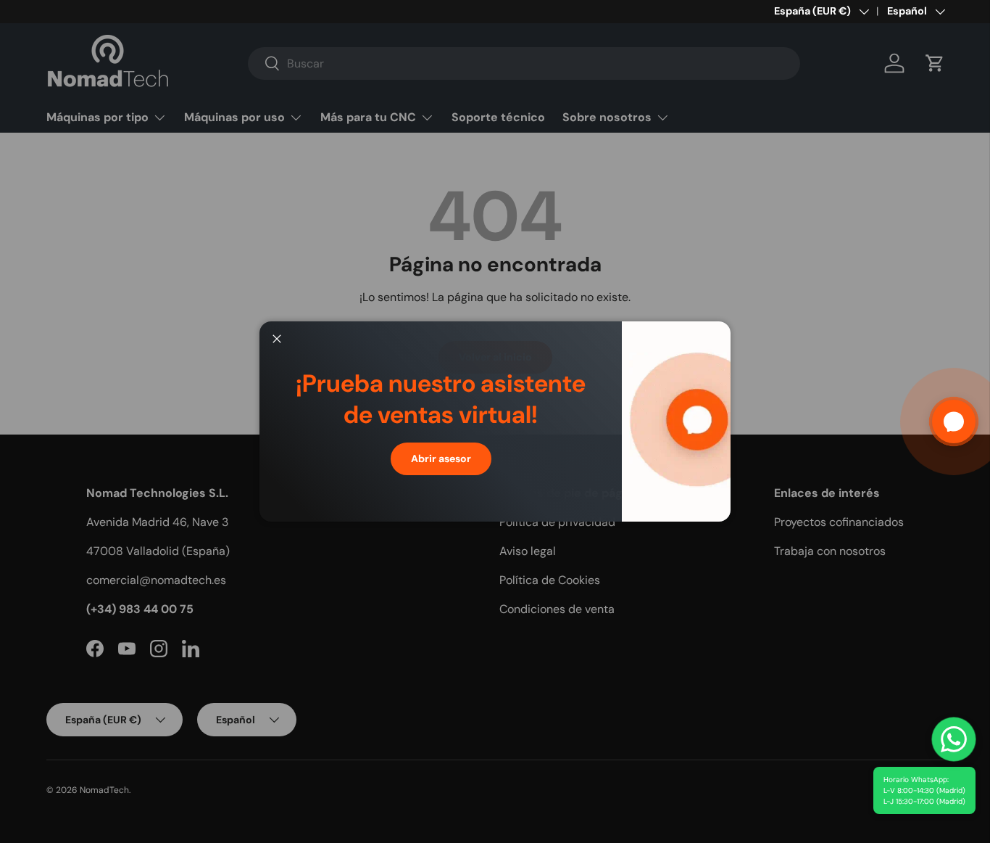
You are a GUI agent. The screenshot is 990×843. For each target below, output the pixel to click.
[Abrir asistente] (954, 421)
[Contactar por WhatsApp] (954, 739)
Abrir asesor (441, 458)
